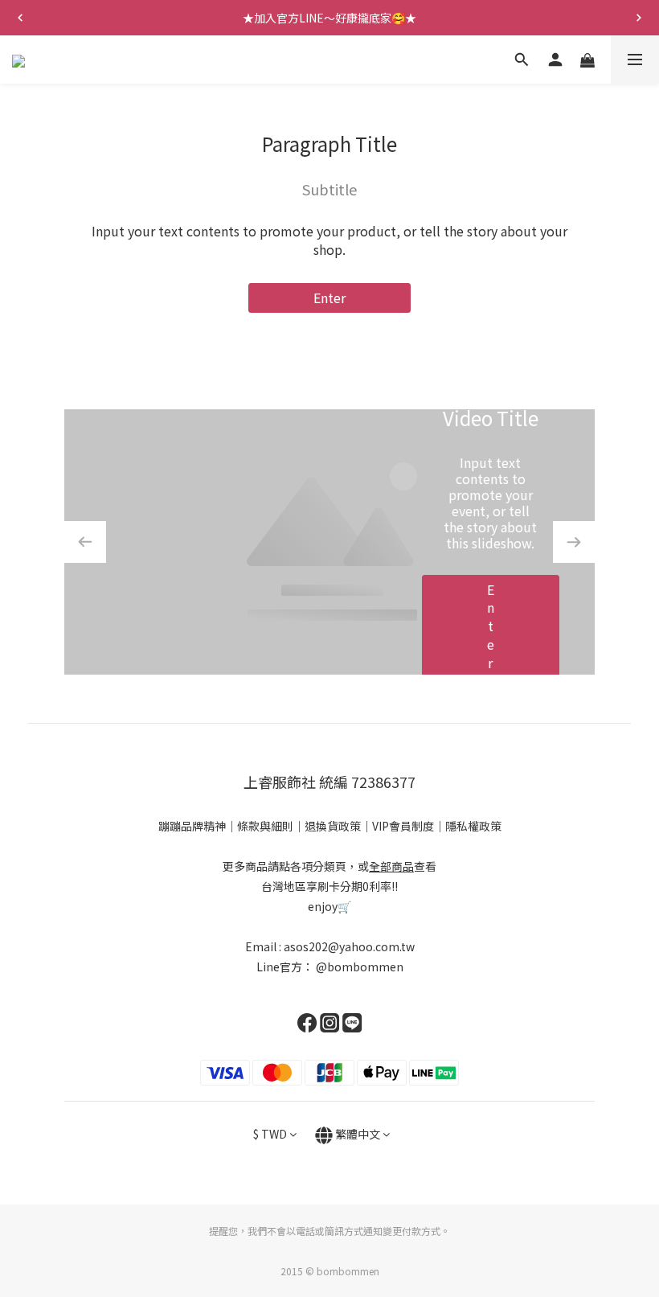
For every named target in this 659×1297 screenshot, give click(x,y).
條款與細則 (265, 826)
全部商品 (391, 866)
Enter (329, 297)
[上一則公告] (20, 17)
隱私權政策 (473, 826)
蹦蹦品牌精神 (192, 826)
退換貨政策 (333, 826)
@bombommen (359, 966)
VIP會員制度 (403, 826)
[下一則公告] (639, 17)
